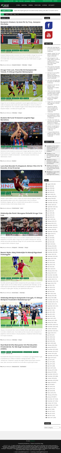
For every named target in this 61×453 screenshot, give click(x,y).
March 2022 (50, 293)
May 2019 (49, 363)
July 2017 (49, 409)
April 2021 (49, 316)
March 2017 (50, 417)
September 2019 (51, 355)
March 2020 (50, 343)
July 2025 (49, 211)
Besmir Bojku (15, 292)
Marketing (33, 1)
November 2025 (51, 202)
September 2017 (51, 405)
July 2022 (49, 285)
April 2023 (49, 266)
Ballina (17, 1)
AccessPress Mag (39, 443)
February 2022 (50, 295)
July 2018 (49, 384)
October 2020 (50, 328)
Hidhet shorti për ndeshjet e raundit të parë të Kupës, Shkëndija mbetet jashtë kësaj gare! (53, 93)
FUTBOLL (18, 5)
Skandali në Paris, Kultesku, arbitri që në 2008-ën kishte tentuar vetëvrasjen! (53, 167)
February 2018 (50, 394)
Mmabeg (49, 172)
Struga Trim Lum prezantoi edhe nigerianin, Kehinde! (53, 102)
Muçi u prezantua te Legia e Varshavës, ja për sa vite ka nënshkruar (53, 161)
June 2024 (49, 237)
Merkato (36, 192)
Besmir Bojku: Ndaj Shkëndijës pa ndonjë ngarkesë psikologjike (21, 253)
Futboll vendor (15, 50)
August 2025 (50, 208)
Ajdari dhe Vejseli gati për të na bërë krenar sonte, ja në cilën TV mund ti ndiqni (53, 49)
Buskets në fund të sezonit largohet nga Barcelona (17, 119)
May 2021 (49, 314)
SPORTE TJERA (38, 5)
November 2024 (51, 227)
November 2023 (51, 252)
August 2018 (50, 382)
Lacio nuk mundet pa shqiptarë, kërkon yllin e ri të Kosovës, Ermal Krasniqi (21, 167)
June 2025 (49, 213)
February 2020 (50, 345)
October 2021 (50, 304)
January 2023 (50, 273)
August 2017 (50, 407)
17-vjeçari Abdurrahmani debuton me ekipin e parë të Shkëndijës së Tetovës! (53, 133)
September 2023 (51, 256)
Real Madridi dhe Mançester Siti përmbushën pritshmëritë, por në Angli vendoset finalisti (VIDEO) (19, 347)
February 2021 (50, 320)
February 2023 (50, 270)
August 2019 (50, 357)
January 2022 (50, 297)
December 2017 (51, 399)
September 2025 (51, 206)
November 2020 (51, 326)
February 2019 (50, 370)
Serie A (2, 193)
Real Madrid (23, 366)
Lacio (21, 208)
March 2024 (50, 244)
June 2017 (49, 411)
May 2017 (49, 413)
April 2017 (49, 415)
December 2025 (51, 200)
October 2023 (50, 254)
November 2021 (51, 301)
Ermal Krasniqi (15, 208)
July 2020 (49, 335)
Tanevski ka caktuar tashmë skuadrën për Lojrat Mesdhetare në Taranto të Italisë (52, 108)
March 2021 (50, 318)
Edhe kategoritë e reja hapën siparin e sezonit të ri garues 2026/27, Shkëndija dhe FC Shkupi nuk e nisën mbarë (53, 60)
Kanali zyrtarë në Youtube (47, 0)
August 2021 (50, 308)
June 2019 (49, 361)
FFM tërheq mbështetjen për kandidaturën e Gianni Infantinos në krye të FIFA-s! (53, 116)
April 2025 (49, 217)
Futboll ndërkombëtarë (17, 146)
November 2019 (51, 351)
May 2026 (49, 190)
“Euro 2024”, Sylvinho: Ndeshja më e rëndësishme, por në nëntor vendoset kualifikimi (53, 148)
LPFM (21, 50)
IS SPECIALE (44, 5)
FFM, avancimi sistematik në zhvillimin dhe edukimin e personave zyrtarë (53, 68)
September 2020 (51, 330)
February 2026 (50, 196)
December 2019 (51, 349)
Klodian (49, 153)
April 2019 (49, 366)
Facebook (55, 0)
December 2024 (51, 225)
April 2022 (49, 291)
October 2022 (50, 279)
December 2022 (51, 275)
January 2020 (50, 347)
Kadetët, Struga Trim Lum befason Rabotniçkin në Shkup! (53, 55)
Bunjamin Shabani (16, 65)
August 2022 (50, 283)
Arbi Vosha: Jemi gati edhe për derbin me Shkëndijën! (53, 80)
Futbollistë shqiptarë (28, 192)
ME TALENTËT (51, 5)
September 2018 (51, 380)
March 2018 (50, 392)
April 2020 (49, 341)
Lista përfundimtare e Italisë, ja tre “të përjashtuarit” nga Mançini (53, 155)
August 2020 (50, 332)
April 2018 (49, 390)
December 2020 (51, 324)
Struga (29, 65)
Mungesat (14, 247)
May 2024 (49, 239)
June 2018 (49, 386)
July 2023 (49, 260)
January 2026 (50, 198)
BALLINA (3, 50)
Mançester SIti (15, 366)
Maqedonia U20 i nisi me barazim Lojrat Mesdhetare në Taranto (53, 86)
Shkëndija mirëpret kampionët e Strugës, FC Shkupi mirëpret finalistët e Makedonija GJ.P (21, 299)
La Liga (25, 146)
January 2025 (50, 223)
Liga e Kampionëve (28, 352)
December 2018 (51, 374)
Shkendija (24, 65)
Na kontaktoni (27, 1)
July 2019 (49, 359)
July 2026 (49, 186)
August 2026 (50, 184)
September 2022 (51, 281)
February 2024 (50, 246)
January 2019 (50, 372)
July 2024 (49, 235)
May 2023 (49, 264)
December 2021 (51, 299)
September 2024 (51, 231)
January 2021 (50, 322)
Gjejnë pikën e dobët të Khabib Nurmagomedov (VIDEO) (53, 173)
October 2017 (50, 403)
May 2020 (49, 339)
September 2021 (51, 306)
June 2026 (49, 188)
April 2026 (49, 192)
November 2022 (51, 277)
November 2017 (51, 401)
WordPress (27, 443)
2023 (11, 14)
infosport (3, 51)
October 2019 (50, 353)
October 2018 (50, 378)
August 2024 (50, 233)
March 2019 (50, 368)
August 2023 (50, 258)
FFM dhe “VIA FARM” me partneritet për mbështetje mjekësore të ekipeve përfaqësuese (53, 122)
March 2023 (50, 268)
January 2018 (50, 397)
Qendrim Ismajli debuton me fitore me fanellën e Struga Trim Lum (53, 127)
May (15, 14)
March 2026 (50, 194)
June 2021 (49, 312)
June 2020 (49, 337)
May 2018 (49, 388)
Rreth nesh (21, 1)
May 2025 (49, 215)
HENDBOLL (30, 5)
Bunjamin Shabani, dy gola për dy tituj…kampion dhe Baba (20, 23)
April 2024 (49, 242)
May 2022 (49, 289)
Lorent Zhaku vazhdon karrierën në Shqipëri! (52, 97)
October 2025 (50, 204)
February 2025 (50, 221)
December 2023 (51, 250)
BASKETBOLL (24, 5)
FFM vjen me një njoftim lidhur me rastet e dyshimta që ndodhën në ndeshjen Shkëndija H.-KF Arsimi (53, 75)
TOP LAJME (26, 50)
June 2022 (49, 287)
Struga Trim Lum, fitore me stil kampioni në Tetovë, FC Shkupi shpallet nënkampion (18, 71)
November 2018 (51, 376)
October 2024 (50, 229)
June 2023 (49, 262)
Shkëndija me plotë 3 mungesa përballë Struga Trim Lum (21, 214)
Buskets (14, 161)
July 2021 (49, 310)
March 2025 (50, 219)
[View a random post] (59, 11)
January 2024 (50, 248)
